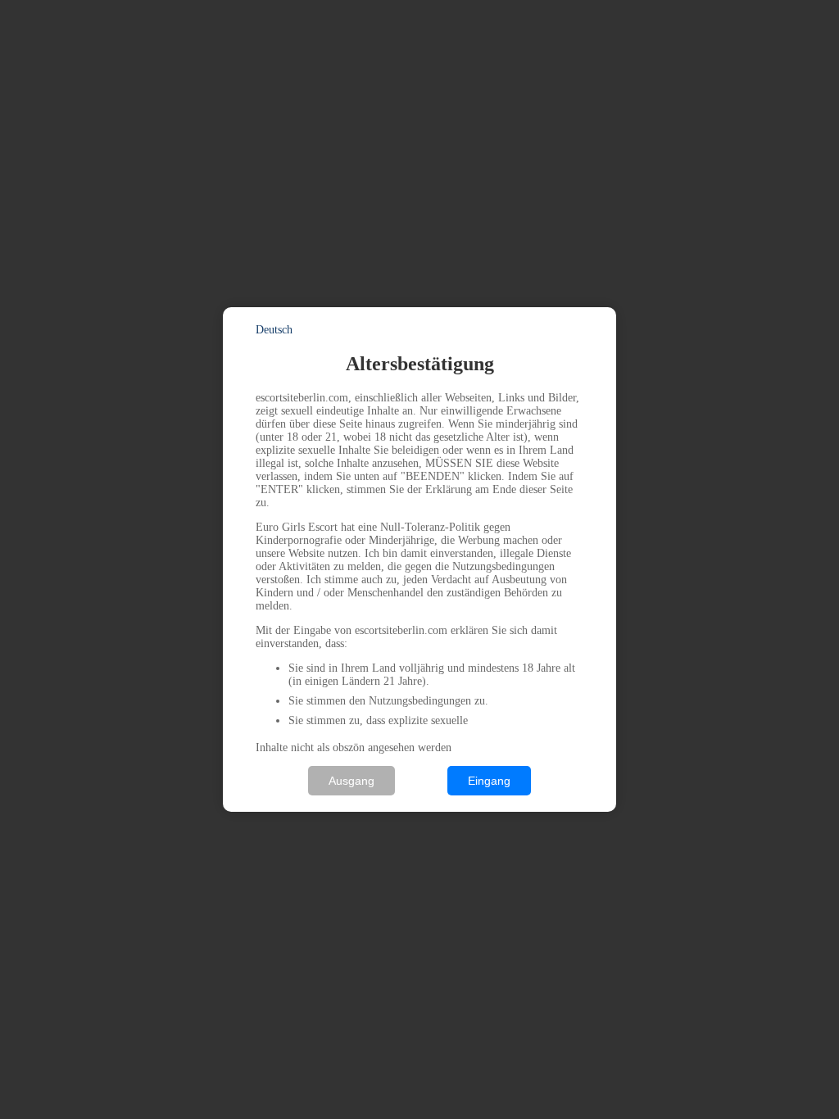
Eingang (489, 780)
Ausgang (351, 780)
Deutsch (274, 330)
